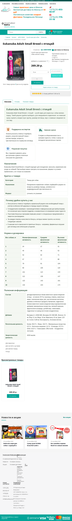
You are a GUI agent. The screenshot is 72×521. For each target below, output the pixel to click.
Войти (7, 24)
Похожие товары (28, 102)
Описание (7, 102)
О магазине (6, 3)
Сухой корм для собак (32, 37)
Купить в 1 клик (56, 76)
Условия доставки (15, 464)
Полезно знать (43, 3)
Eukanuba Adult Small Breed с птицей (13, 385)
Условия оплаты (15, 462)
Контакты (53, 3)
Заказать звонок (9, 27)
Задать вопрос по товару (50, 87)
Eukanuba (44, 37)
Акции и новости (31, 3)
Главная (7, 37)
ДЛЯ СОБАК (21, 37)
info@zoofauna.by (8, 499)
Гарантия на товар (16, 459)
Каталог (14, 37)
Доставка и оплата (18, 3)
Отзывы (17, 102)
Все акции (67, 417)
